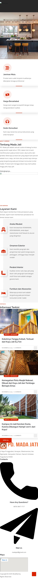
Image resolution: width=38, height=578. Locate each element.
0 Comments (17, 347)
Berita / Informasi (11, 334)
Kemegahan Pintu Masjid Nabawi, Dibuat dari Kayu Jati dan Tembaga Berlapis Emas (18, 383)
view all (6, 440)
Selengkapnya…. (5, 171)
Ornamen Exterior (17, 246)
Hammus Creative (27, 574)
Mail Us (19, 548)
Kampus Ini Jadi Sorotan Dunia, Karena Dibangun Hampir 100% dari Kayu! (18, 427)
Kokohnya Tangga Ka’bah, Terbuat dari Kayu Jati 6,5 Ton (18, 340)
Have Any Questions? (19, 502)
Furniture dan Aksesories (20, 289)
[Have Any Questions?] (19, 499)
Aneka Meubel (16, 224)
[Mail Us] (19, 545)
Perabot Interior (16, 267)
